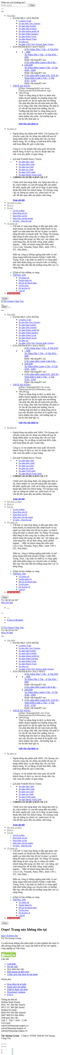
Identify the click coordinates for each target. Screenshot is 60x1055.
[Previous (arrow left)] (2, 1046)
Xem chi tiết (19, 200)
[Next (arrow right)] (5, 1046)
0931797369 (7, 602)
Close (4, 298)
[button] (9, 935)
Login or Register (15, 620)
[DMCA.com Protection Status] (8, 956)
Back (4, 307)
